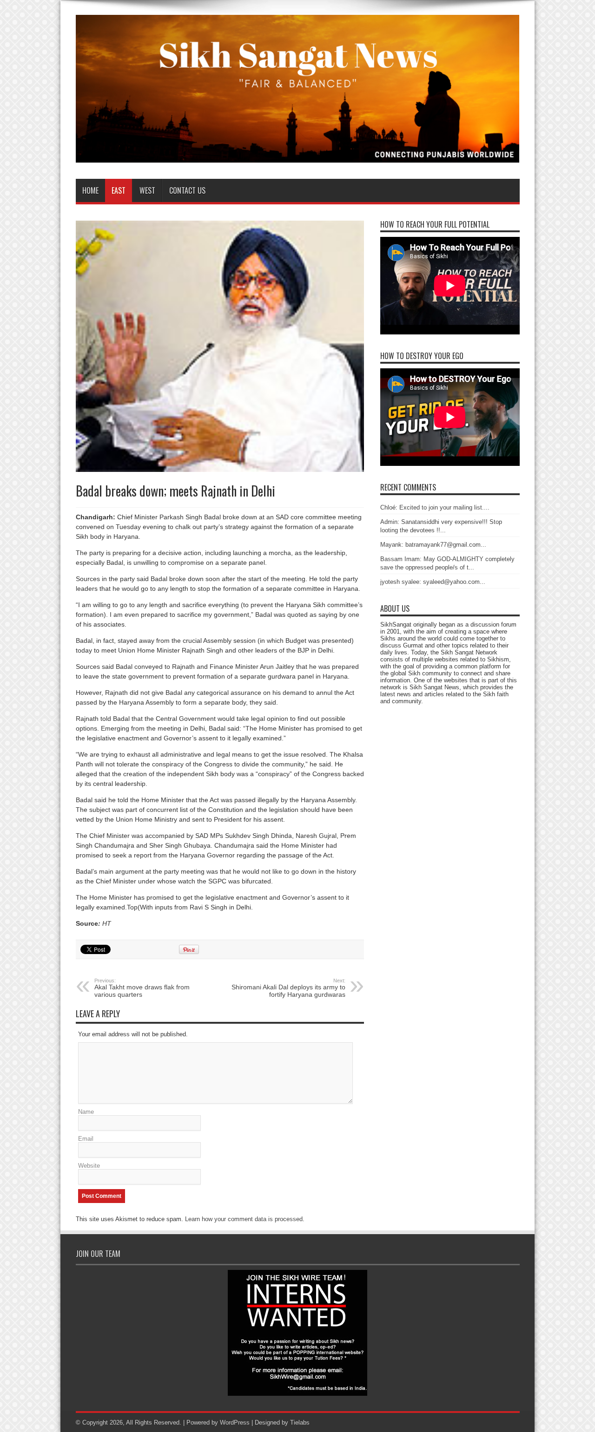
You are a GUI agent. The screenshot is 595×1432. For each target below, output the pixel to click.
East (119, 190)
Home (90, 190)
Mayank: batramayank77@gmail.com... (433, 544)
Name (86, 1111)
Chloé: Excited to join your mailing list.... (434, 507)
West (147, 190)
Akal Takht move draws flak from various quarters (142, 988)
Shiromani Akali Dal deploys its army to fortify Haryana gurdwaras (288, 988)
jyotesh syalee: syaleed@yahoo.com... (432, 581)
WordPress (235, 1422)
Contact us (187, 190)
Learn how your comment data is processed (244, 1219)
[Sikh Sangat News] (298, 155)
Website (89, 1165)
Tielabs (300, 1422)
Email (85, 1138)
